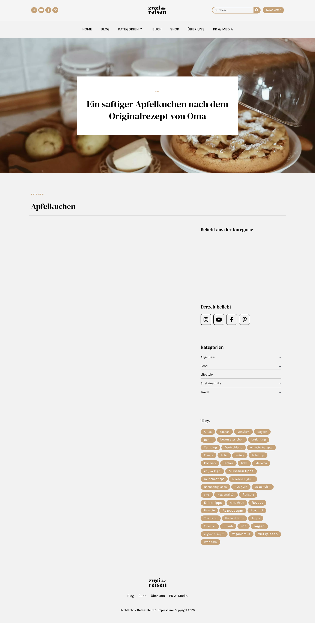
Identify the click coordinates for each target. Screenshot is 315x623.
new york (241, 486)
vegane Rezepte (214, 534)
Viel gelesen (268, 534)
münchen (212, 471)
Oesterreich (262, 486)
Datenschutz (145, 610)
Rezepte (209, 510)
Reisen (248, 494)
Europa (208, 455)
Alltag (208, 431)
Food (157, 91)
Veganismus (241, 534)
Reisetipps (213, 502)
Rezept (257, 502)
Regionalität (226, 494)
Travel (205, 392)
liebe (244, 463)
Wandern (210, 542)
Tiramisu (210, 526)
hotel (224, 455)
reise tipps (237, 502)
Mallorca (261, 463)
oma (207, 494)
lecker (228, 463)
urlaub (228, 526)
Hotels (240, 455)
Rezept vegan (233, 510)
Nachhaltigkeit (243, 479)
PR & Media (223, 29)
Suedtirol (257, 510)
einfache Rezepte (261, 447)
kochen (210, 463)
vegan (259, 526)
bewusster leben (231, 439)
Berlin (208, 440)
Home (87, 29)
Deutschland (233, 447)
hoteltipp (258, 455)
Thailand (210, 518)
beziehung (258, 439)
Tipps (256, 518)
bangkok (243, 431)
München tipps (241, 471)
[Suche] (257, 10)
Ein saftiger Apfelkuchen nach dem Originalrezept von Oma (157, 109)
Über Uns (196, 29)
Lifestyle (207, 374)
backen (225, 431)
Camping (210, 447)
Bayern (262, 432)
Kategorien (128, 29)
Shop (174, 29)
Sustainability (211, 383)
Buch (157, 29)
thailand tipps (234, 518)
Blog (105, 29)
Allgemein (208, 357)
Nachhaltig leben (215, 486)
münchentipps (214, 479)
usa (243, 526)
